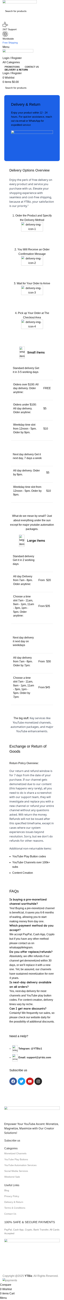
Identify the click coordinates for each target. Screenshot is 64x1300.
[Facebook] (13, 1081)
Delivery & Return (13, 1202)
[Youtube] (30, 1081)
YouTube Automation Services (20, 1165)
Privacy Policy (11, 1196)
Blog (6, 1190)
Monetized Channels (15, 1153)
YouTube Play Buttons (16, 1159)
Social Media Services (16, 1171)
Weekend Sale (12, 1176)
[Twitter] (21, 1081)
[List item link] (32, 1055)
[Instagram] (38, 1081)
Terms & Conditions (14, 1207)
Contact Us (10, 1213)
